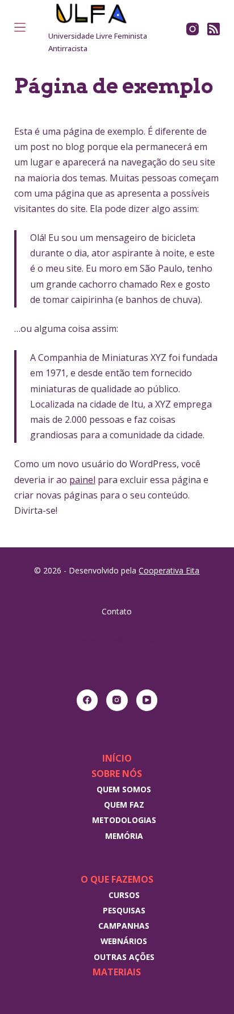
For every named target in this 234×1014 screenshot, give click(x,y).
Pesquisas (124, 910)
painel (82, 479)
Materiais (117, 972)
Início (117, 758)
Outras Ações (124, 956)
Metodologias (124, 819)
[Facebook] (87, 700)
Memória (124, 835)
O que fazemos (117, 879)
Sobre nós (116, 773)
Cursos (124, 895)
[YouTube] (147, 700)
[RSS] (213, 29)
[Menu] (20, 27)
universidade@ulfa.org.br (117, 640)
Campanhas (123, 925)
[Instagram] (192, 29)
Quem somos (124, 789)
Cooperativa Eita (169, 570)
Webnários (124, 941)
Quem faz (124, 804)
